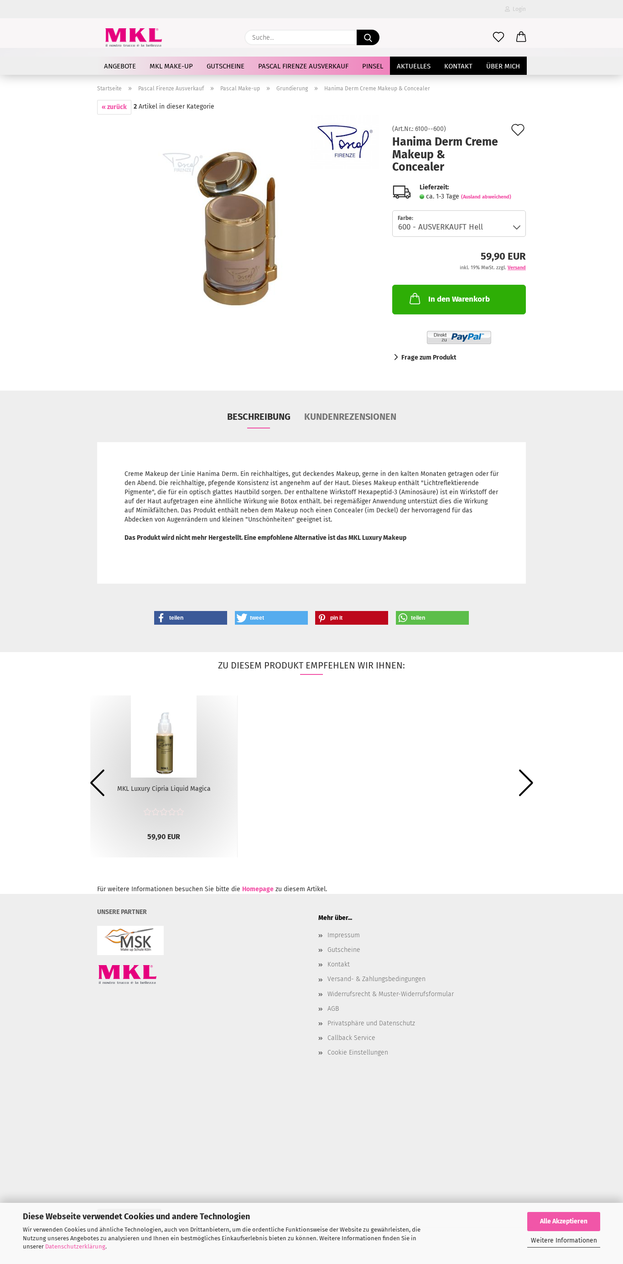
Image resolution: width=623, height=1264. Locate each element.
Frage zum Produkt (428, 357)
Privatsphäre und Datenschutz (371, 1023)
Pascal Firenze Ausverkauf (303, 66)
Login (518, 9)
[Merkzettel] (498, 37)
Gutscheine (225, 66)
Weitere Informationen (564, 1240)
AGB (333, 1009)
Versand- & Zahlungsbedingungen (376, 979)
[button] (521, 37)
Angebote (120, 66)
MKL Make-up (171, 66)
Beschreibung (259, 416)
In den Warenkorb (459, 299)
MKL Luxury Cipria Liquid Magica (164, 789)
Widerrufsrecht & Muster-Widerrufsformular (390, 994)
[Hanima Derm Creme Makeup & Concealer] (238, 228)
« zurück (114, 107)
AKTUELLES (414, 66)
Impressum (343, 935)
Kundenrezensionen (350, 416)
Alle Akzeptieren (563, 1221)
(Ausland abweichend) (486, 197)
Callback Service (351, 1038)
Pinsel (372, 66)
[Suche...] (368, 37)
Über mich (503, 66)
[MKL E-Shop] (133, 37)
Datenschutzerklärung (75, 1246)
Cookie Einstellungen (357, 1052)
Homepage (258, 889)
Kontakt (458, 66)
